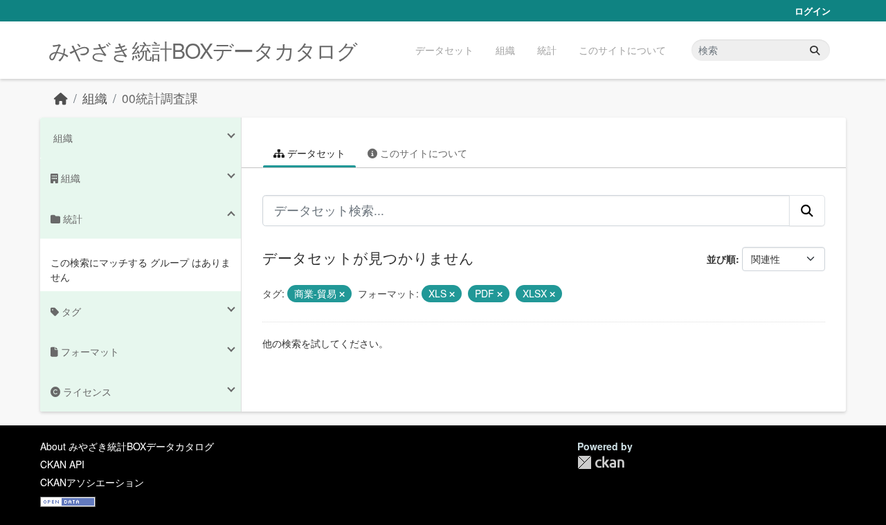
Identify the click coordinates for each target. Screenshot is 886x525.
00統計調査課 (160, 98)
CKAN (600, 462)
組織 (505, 50)
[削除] (342, 294)
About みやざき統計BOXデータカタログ (127, 446)
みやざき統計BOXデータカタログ (202, 50)
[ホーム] (61, 98)
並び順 (721, 259)
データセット (444, 50)
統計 (547, 50)
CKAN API (62, 464)
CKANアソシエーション (92, 482)
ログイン (813, 10)
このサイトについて (622, 50)
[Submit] (815, 50)
